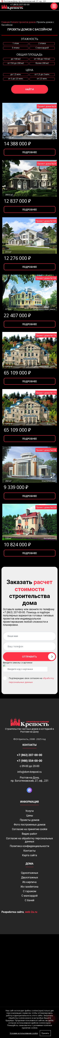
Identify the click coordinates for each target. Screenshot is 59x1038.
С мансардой (29, 895)
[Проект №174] (29, 350)
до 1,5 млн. (15, 74)
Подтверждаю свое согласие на (31, 680)
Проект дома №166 (46, 220)
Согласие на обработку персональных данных (29, 840)
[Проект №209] (29, 522)
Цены (29, 815)
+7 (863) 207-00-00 (20, 4)
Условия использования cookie (24, 1033)
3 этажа (15, 48)
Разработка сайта (12, 912)
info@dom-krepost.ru (29, 771)
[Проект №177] (29, 407)
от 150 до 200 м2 (16, 63)
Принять (45, 1033)
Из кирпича (29, 882)
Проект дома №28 (46, 106)
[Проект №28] (29, 121)
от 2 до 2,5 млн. (15, 79)
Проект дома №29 (46, 163)
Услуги (29, 810)
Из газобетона (29, 886)
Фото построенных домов (29, 824)
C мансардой (42, 48)
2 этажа (42, 43)
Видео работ (29, 833)
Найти (29, 89)
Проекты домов (29, 820)
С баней (29, 900)
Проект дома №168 (46, 278)
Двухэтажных (29, 877)
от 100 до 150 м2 (42, 59)
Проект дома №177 (46, 392)
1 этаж (16, 43)
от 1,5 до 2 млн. (42, 74)
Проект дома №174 (46, 335)
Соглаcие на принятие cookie (29, 829)
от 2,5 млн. (42, 79)
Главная (5, 22)
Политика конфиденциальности (29, 846)
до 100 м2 (15, 59)
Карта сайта (29, 855)
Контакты (29, 850)
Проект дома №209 (46, 507)
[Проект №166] (29, 235)
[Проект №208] (29, 464)
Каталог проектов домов (23, 22)
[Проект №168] (29, 293)
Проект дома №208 (46, 450)
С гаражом (29, 891)
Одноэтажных (29, 872)
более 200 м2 (42, 63)
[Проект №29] (29, 178)
